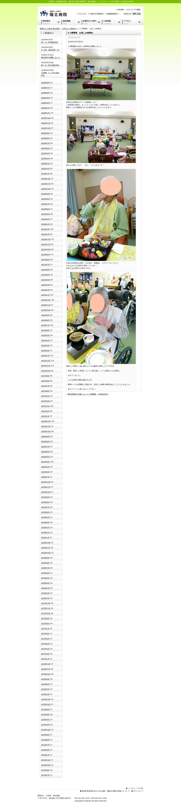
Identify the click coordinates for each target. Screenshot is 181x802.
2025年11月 (45, 123)
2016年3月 (45, 694)
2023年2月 (45, 290)
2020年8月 (45, 441)
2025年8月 (45, 138)
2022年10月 (46, 310)
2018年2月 (45, 593)
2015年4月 (45, 724)
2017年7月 (45, 628)
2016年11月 (45, 669)
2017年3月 (45, 649)
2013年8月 (45, 770)
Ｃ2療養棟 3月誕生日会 (98, 394)
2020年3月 (45, 467)
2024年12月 (46, 179)
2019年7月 (45, 507)
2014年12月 (45, 730)
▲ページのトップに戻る (134, 788)
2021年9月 (45, 376)
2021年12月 (45, 361)
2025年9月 (45, 133)
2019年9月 (45, 497)
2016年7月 (45, 689)
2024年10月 (46, 189)
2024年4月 (45, 219)
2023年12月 (46, 239)
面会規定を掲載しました (50, 57)
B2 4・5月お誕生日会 (50, 65)
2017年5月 (45, 639)
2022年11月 (45, 305)
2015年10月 (46, 704)
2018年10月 (46, 553)
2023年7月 (45, 264)
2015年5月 (45, 719)
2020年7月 (45, 446)
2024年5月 (45, 214)
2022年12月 (45, 300)
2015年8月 (45, 709)
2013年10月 (46, 765)
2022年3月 (45, 345)
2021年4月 (45, 401)
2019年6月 (45, 512)
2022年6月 (45, 330)
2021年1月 (45, 416)
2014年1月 (45, 755)
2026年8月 (45, 82)
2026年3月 (45, 108)
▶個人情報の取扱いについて (118, 791)
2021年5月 (45, 396)
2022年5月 (45, 335)
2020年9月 (45, 436)
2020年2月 (45, 472)
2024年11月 (45, 184)
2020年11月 (45, 426)
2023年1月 (45, 295)
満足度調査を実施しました (78, 394)
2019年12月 (45, 482)
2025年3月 (45, 163)
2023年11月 (45, 244)
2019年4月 (45, 522)
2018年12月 (45, 542)
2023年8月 (45, 259)
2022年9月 (45, 315)
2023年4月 (45, 280)
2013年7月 (45, 775)
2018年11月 (45, 548)
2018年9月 (45, 558)
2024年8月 (45, 199)
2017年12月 (45, 603)
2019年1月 (45, 537)
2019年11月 (45, 487)
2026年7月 (45, 88)
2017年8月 (45, 623)
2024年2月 (45, 229)
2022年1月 (45, 355)
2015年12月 (45, 699)
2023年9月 (45, 254)
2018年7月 (45, 568)
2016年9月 (45, 679)
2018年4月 (45, 583)
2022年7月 (45, 325)
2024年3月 (45, 224)
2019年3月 (45, 527)
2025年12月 (46, 118)
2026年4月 (45, 103)
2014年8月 (45, 740)
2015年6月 (45, 714)
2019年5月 (45, 517)
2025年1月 (45, 173)
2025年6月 (45, 148)
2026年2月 (45, 113)
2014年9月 (45, 735)
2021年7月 (45, 386)
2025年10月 (46, 128)
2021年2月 (45, 411)
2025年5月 (45, 153)
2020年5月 (45, 457)
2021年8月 (45, 381)
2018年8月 (45, 563)
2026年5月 (45, 98)
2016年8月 (45, 684)
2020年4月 (45, 462)
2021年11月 (45, 366)
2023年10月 (46, 249)
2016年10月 (46, 674)
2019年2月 (45, 532)
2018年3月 (45, 588)
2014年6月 (45, 750)
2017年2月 (45, 654)
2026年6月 (45, 93)
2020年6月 (45, 452)
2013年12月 (45, 760)
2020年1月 (45, 477)
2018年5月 (45, 578)
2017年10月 (45, 613)
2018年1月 (45, 598)
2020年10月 (46, 431)
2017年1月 (45, 659)
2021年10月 (45, 371)
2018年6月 (45, 573)
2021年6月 (45, 391)
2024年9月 (45, 194)
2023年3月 (45, 285)
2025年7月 (45, 143)
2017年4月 (45, 644)
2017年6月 (45, 633)
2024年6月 (45, 209)
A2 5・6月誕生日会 (49, 42)
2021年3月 (45, 406)
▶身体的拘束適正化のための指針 (93, 791)
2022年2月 (45, 350)
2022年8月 (45, 320)
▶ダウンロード (137, 791)
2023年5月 (45, 275)
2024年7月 (45, 204)
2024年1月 (45, 234)
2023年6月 (45, 270)
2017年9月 (45, 618)
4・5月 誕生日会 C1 (50, 50)
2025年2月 (45, 168)
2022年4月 (45, 340)
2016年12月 (45, 664)
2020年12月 (46, 421)
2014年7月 (45, 745)
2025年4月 (45, 158)
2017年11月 (45, 608)
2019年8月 (45, 502)
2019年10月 (46, 492)
